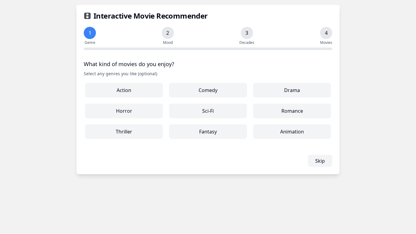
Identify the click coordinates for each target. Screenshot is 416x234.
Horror (124, 111)
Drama (292, 90)
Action (124, 90)
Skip (320, 161)
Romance (292, 111)
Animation (292, 131)
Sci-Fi (208, 111)
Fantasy (208, 131)
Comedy (208, 90)
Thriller (124, 131)
